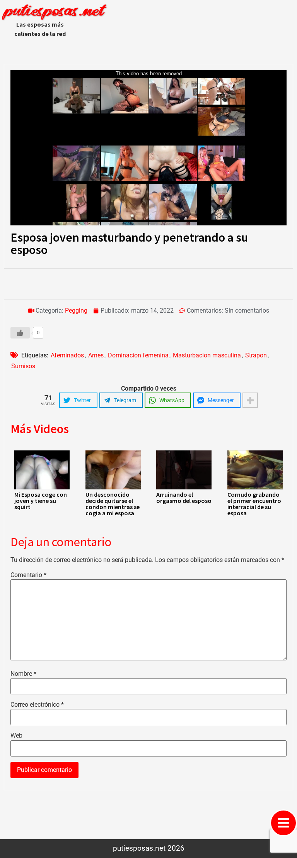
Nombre (23, 674)
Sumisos (23, 366)
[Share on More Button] (250, 400)
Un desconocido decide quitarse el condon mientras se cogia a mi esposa (112, 504)
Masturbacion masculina (207, 355)
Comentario (28, 575)
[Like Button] (20, 332)
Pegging (76, 310)
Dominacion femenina (138, 355)
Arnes (96, 355)
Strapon (256, 355)
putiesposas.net (54, 12)
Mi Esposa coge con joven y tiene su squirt (40, 501)
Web (16, 736)
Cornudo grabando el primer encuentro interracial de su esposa (254, 504)
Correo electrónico (37, 705)
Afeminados (67, 355)
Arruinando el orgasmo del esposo (184, 497)
